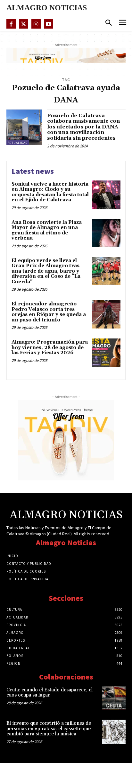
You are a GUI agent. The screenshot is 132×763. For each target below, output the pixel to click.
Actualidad (18, 143)
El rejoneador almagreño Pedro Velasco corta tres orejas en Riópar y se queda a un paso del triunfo (49, 312)
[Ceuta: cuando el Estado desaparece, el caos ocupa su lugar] (114, 698)
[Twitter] (23, 24)
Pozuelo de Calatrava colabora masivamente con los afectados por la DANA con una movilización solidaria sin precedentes (83, 126)
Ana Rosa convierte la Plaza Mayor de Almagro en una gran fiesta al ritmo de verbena (47, 230)
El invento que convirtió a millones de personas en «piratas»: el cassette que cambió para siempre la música (48, 728)
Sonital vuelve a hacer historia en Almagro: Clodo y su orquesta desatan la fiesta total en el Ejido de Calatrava (50, 192)
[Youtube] (48, 24)
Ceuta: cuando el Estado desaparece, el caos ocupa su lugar (49, 692)
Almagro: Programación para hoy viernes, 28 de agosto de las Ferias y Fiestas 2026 (50, 347)
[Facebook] (11, 24)
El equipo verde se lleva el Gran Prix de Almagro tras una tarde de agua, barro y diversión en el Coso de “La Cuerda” (46, 271)
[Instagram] (36, 24)
